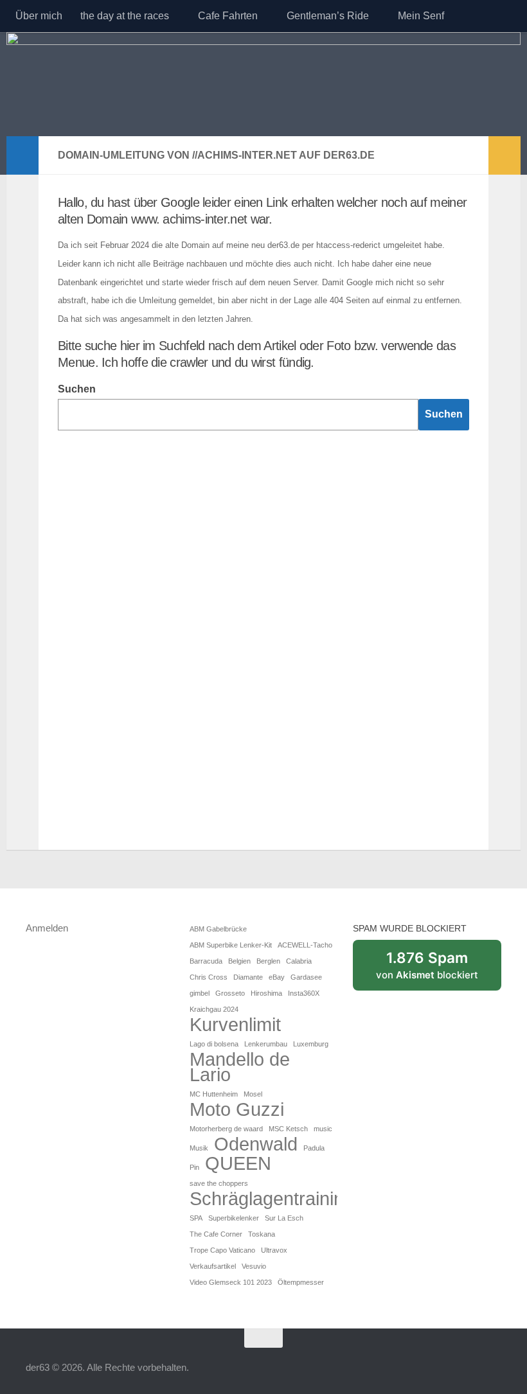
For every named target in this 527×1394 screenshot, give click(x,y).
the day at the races (124, 15)
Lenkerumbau (265, 1044)
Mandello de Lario (240, 1067)
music (323, 1129)
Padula (314, 1148)
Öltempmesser (301, 1282)
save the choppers (219, 1183)
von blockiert (438, 970)
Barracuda (206, 961)
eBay (277, 977)
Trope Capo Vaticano (222, 1250)
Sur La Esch (284, 1218)
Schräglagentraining (272, 1198)
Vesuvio (254, 1266)
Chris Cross (209, 977)
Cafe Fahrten (228, 15)
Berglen (268, 961)
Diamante (248, 977)
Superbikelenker (233, 1218)
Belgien (239, 961)
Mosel (253, 1094)
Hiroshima (266, 993)
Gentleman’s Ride (328, 15)
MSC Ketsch (288, 1129)
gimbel (200, 993)
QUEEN (238, 1163)
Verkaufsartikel (213, 1266)
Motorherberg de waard (226, 1129)
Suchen (77, 389)
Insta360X (303, 993)
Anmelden (47, 927)
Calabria (299, 961)
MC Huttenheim (214, 1094)
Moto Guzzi (237, 1109)
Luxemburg (310, 1044)
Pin (194, 1167)
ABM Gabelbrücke (218, 929)
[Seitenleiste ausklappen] (22, 155)
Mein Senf (421, 15)
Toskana (261, 1234)
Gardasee (306, 977)
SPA (196, 1218)
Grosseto (230, 993)
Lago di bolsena (214, 1044)
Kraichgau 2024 (214, 1009)
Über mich (38, 15)
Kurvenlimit (235, 1024)
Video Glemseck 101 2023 (231, 1282)
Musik (199, 1148)
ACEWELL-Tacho (305, 945)
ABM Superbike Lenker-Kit (231, 945)
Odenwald (256, 1144)
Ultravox (274, 1250)
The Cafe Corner (216, 1234)
